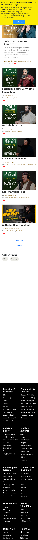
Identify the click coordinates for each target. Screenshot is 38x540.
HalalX (5, 516)
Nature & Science (9, 479)
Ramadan (6, 451)
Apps (22, 434)
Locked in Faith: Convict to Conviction (18, 90)
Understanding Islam (10, 418)
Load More (19, 240)
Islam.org (6, 510)
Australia (23, 488)
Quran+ (5, 403)
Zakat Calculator (8, 421)
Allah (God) (7, 398)
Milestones (24, 515)
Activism (14, 131)
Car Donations (8, 538)
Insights (23, 443)
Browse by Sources (9, 493)
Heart (13, 231)
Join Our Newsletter (27, 409)
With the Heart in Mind (16, 225)
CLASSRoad (7, 521)
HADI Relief (7, 513)
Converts (10, 98)
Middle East (24, 496)
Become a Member (26, 415)
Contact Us (24, 512)
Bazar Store (7, 535)
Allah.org (6, 507)
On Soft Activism (12, 125)
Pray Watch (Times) (9, 409)
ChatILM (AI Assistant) (27, 395)
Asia (21, 490)
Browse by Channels (10, 496)
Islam (9, 131)
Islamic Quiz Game (26, 454)
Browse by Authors (9, 482)
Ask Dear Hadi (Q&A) (27, 398)
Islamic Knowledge (29, 164)
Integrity (21, 131)
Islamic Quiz (24, 451)
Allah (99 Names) (9, 434)
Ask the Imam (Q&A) (27, 401)
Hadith (5, 406)
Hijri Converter (8, 412)
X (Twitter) (24, 535)
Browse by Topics (9, 490)
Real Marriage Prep (13, 191)
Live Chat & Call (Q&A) (28, 403)
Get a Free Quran (26, 406)
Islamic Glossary (26, 448)
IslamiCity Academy (9, 518)
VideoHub (23, 457)
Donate (5, 532)
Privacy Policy (25, 518)
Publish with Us (25, 521)
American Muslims (24, 61)
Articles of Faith (8, 437)
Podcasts (17, 98)
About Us (23, 509)
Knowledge (18, 164)
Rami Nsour (8, 96)
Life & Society (7, 476)
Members (23, 418)
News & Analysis (26, 479)
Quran (5, 401)
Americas (23, 482)
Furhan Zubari (9, 162)
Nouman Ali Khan (10, 61)
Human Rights (25, 473)
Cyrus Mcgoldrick (10, 129)
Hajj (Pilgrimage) (9, 454)
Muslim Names (25, 446)
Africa (22, 493)
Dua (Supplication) (9, 415)
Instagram (25, 538)
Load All (19, 245)
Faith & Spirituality (9, 473)
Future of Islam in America (15, 42)
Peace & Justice (25, 476)
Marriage (10, 198)
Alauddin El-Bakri (10, 195)
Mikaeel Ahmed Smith (11, 229)
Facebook (25, 532)
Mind (9, 231)
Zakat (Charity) (8, 448)
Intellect (19, 231)
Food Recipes (25, 440)
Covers (22, 437)
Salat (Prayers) (8, 445)
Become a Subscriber (27, 412)
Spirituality (25, 198)
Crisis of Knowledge (14, 158)
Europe (22, 485)
